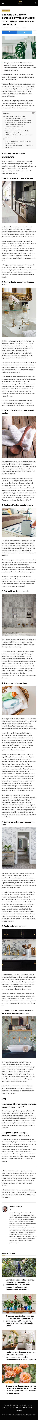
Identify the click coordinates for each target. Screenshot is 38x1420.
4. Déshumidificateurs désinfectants (15, 124)
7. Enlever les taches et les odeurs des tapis (17, 131)
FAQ (4, 139)
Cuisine (30, 1405)
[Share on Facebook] (9, 32)
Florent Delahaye (16, 28)
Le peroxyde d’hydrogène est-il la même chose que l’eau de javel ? (18, 142)
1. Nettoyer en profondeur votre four (15, 118)
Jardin (25, 1407)
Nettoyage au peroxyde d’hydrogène (14, 116)
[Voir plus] (34, 32)
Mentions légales (31, 1414)
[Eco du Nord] (20, 3)
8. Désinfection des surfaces (13, 133)
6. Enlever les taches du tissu (13, 129)
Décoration (17, 1407)
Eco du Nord (11, 1414)
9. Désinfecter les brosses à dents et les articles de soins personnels (19, 136)
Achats (31, 1407)
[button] (32, 113)
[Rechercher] (35, 3)
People (15, 1405)
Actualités (5, 10)
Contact (19, 1410)
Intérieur (23, 1405)
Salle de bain (7, 1407)
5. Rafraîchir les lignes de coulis (14, 126)
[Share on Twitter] (24, 32)
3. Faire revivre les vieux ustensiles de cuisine (18, 122)
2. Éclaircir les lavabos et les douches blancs (18, 120)
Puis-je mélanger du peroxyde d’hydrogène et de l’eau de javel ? (19, 146)
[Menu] (3, 3)
